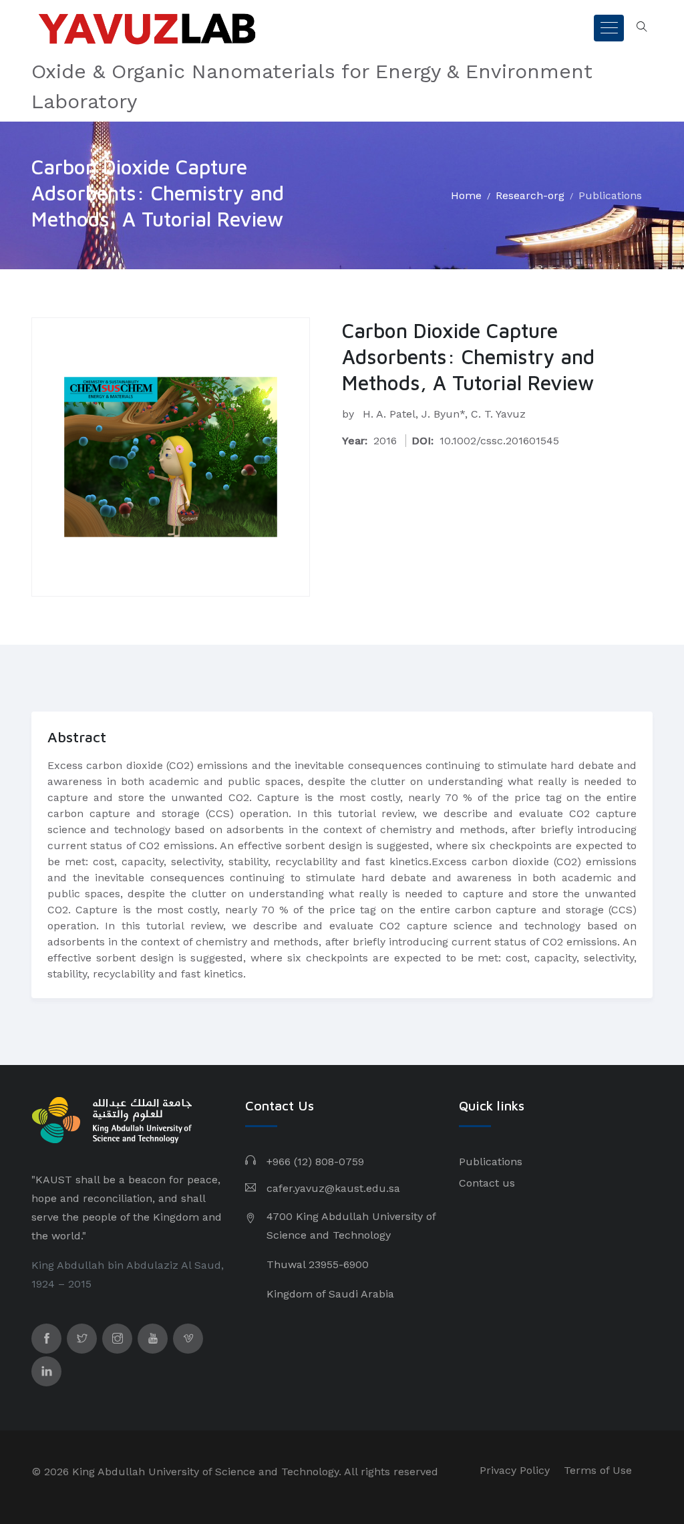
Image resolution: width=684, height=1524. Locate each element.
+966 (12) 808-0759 (315, 1161)
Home (466, 195)
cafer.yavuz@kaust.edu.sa (333, 1188)
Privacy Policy (515, 1470)
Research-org (530, 195)
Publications (610, 195)
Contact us (487, 1183)
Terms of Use (598, 1470)
